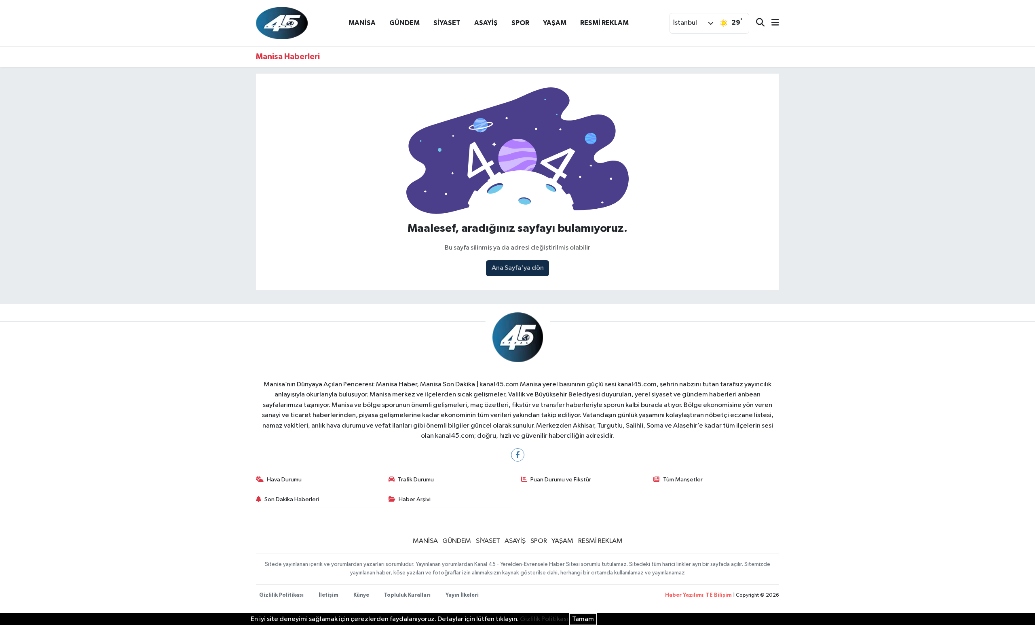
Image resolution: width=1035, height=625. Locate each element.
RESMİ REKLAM (604, 22)
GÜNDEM (404, 22)
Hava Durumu (284, 480)
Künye (361, 595)
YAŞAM (554, 22)
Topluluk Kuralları (407, 595)
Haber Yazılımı (684, 595)
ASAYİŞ (486, 22)
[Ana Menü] (772, 23)
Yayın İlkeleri (462, 595)
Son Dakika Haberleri (291, 499)
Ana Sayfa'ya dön (518, 268)
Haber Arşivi (415, 499)
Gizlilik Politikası (281, 595)
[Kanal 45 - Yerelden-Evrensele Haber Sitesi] (282, 23)
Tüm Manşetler (683, 480)
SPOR (520, 22)
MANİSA (362, 22)
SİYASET (446, 22)
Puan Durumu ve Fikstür (560, 480)
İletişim (328, 595)
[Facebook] (517, 455)
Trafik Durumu (416, 480)
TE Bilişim (719, 595)
